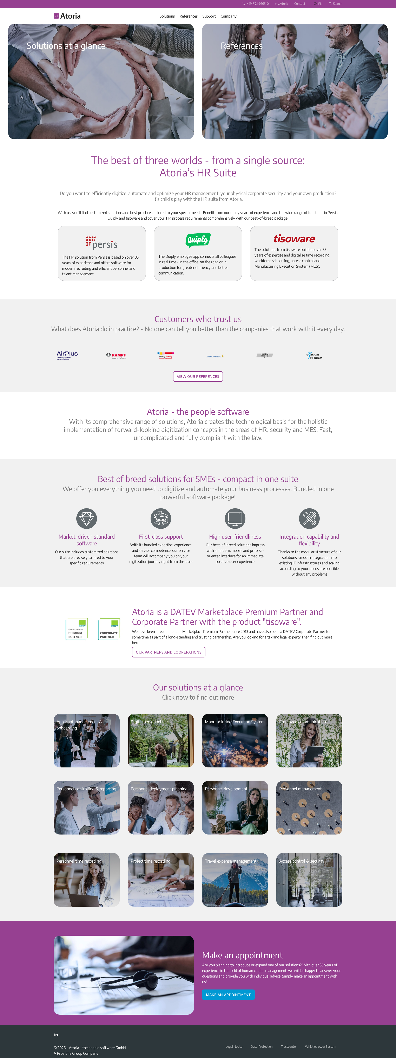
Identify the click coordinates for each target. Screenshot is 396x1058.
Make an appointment (228, 994)
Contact (299, 3)
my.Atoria (281, 3)
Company (229, 16)
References (189, 16)
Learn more (228, 121)
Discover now (37, 121)
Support (209, 16)
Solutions (167, 16)
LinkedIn (56, 1034)
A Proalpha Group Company (76, 1053)
